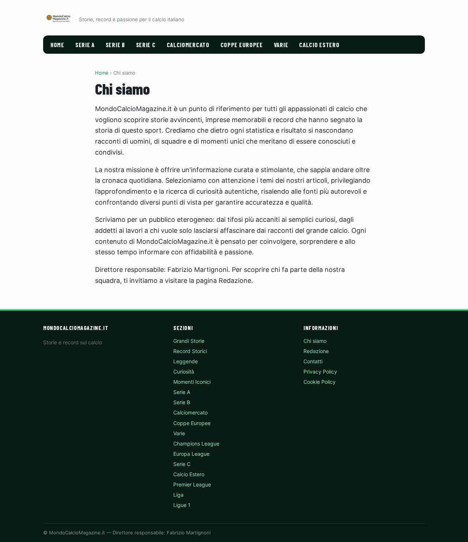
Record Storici (190, 351)
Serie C (146, 44)
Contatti (312, 361)
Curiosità (183, 371)
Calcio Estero (319, 44)
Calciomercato (188, 44)
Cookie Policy (319, 382)
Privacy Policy (320, 371)
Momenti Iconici (192, 382)
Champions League (196, 443)
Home (57, 44)
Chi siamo (315, 341)
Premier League (192, 484)
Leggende (185, 361)
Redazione (316, 351)
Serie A (85, 44)
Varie (281, 44)
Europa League (191, 454)
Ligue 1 (181, 505)
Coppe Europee (241, 44)
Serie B (115, 44)
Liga (178, 495)
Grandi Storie (188, 341)
